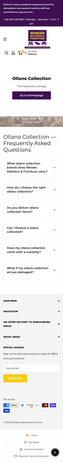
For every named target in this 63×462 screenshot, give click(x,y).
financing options (34, 239)
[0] (20, 53)
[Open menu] (5, 39)
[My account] (13, 53)
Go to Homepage (31, 95)
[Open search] (7, 53)
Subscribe (15, 378)
